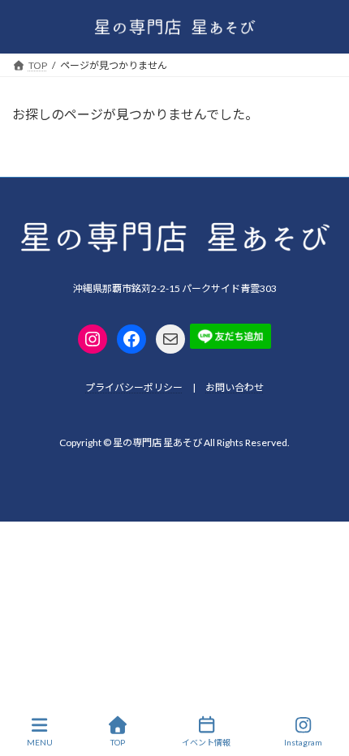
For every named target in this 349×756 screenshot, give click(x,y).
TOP (117, 742)
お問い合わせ (234, 387)
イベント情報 (206, 742)
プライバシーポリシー (134, 387)
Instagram (303, 742)
